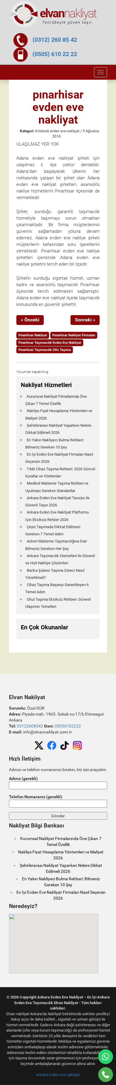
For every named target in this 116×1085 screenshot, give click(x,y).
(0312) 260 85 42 (54, 39)
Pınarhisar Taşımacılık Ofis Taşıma (44, 350)
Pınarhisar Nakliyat (32, 335)
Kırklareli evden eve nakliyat (57, 131)
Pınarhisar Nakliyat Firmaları (73, 335)
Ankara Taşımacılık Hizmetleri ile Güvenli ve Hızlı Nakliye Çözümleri (60, 559)
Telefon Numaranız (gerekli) (35, 796)
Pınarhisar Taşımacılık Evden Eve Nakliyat (49, 343)
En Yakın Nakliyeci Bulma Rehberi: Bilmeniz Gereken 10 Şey (54, 443)
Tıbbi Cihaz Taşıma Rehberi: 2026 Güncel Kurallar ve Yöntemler (60, 472)
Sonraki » (85, 320)
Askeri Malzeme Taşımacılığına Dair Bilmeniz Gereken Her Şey (56, 545)
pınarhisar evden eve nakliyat (58, 107)
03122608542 (30, 726)
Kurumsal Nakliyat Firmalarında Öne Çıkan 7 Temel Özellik (56, 400)
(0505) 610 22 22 (54, 54)
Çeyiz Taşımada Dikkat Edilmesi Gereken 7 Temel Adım (52, 530)
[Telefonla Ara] (105, 1074)
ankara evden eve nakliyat (58, 1074)
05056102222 (68, 726)
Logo (54, 14)
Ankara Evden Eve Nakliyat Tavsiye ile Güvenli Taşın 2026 (57, 501)
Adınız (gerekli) (23, 778)
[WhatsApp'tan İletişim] (105, 1056)
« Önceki (30, 320)
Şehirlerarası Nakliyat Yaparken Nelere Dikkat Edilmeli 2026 (58, 429)
